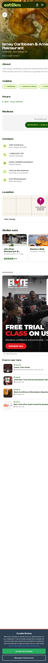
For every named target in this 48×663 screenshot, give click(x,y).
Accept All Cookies (24, 651)
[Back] (4, 14)
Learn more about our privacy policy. (24, 646)
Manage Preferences (24, 658)
